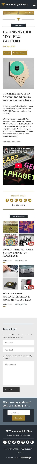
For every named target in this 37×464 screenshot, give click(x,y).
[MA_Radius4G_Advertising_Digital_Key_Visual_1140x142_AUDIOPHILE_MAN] (18, 13)
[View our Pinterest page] (23, 442)
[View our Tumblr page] (27, 442)
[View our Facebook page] (5, 442)
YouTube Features (19, 53)
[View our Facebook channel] (9, 442)
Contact (19, 453)
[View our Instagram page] (18, 442)
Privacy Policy (26, 449)
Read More (7, 260)
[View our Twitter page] (14, 442)
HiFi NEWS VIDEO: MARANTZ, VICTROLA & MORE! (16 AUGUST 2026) (17, 296)
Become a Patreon (12, 449)
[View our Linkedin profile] (32, 442)
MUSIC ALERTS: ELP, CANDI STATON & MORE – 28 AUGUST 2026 (18, 252)
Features (7, 53)
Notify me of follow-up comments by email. (18, 357)
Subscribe (18, 418)
